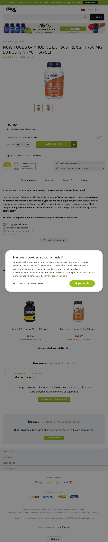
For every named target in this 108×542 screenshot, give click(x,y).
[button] (28, 283)
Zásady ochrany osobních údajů (51, 275)
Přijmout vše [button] (82, 283)
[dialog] (54, 271)
